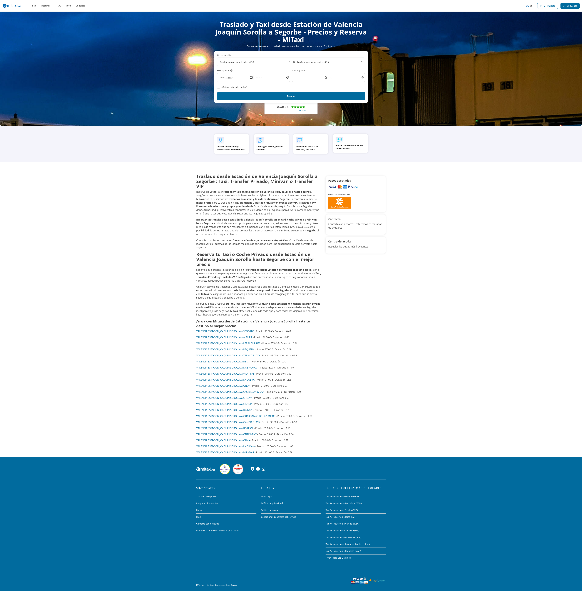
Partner (200, 510)
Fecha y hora (223, 70)
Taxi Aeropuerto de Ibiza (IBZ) (340, 516)
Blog (68, 5)
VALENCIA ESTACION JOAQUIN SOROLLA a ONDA (223, 385)
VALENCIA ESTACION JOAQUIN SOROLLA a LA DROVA (225, 446)
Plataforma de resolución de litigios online (217, 530)
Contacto (80, 5)
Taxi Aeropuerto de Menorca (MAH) (343, 550)
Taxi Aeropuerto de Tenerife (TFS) (342, 530)
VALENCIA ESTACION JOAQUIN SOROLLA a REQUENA (225, 349)
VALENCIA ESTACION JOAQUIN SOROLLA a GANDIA (224, 404)
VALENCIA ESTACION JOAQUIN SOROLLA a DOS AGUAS (226, 367)
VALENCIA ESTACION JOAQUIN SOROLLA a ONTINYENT (226, 434)
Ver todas (302, 110)
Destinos (45, 5)
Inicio (34, 5)
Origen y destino (224, 55)
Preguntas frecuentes (207, 503)
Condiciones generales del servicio (278, 516)
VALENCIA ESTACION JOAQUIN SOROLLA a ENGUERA (225, 379)
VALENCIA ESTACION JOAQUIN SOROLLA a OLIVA (223, 440)
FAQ (59, 5)
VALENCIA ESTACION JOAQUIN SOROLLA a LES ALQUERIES (228, 343)
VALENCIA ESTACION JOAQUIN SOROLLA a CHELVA (224, 398)
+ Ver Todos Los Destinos (338, 557)
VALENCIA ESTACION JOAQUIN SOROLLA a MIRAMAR (225, 452)
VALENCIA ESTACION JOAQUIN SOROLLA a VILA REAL (225, 373)
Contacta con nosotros (207, 523)
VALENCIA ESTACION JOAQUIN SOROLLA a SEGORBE (225, 331)
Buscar (291, 96)
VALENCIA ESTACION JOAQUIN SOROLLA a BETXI (222, 361)
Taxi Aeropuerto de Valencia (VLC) (342, 523)
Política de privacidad (272, 503)
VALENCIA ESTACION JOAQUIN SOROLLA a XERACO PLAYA (228, 355)
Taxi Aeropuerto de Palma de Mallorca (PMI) (348, 544)
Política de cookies (270, 510)
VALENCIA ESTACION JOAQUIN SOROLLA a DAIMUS (224, 410)
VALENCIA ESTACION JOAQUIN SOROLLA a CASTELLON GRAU (230, 391)
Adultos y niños (299, 70)
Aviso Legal (266, 496)
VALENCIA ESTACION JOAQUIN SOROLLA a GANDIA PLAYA (228, 422)
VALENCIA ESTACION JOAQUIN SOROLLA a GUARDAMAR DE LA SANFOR (235, 416)
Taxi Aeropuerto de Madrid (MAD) (342, 496)
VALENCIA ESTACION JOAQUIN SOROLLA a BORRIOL (224, 428)
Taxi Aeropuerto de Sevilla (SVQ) (342, 510)
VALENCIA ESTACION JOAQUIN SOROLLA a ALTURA (224, 337)
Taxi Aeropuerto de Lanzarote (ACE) (343, 537)
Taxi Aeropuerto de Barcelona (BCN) (344, 503)
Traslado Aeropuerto (206, 496)
